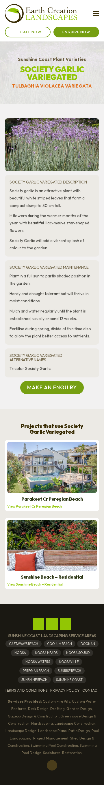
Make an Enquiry (52, 387)
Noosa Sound (78, 653)
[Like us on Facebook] (38, 624)
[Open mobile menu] (96, 13)
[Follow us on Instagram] (52, 624)
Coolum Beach (59, 644)
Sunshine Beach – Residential (52, 577)
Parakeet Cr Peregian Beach (52, 499)
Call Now (30, 32)
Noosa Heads (46, 653)
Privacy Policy (65, 690)
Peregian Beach (36, 671)
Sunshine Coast (69, 680)
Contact (90, 690)
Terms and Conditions (26, 690)
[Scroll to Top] (52, 765)
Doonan (88, 644)
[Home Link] (41, 13)
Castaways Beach (23, 644)
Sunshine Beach (34, 680)
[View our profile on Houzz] (65, 624)
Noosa (20, 653)
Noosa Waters (37, 662)
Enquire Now (76, 32)
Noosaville (69, 662)
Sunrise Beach (69, 671)
